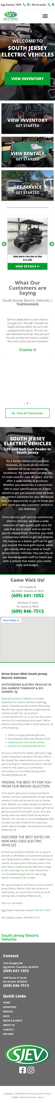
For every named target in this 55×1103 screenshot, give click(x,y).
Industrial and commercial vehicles (26, 742)
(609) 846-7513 (27, 611)
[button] (4, 356)
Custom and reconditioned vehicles (26, 745)
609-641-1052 (42, 910)
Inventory (9, 1007)
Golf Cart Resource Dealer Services (35, 1093)
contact (10, 771)
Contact (8, 1029)
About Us (9, 1025)
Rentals (8, 1011)
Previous (2, 243)
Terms (41, 1097)
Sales (6, 1016)
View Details (26, 266)
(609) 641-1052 (27, 595)
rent (6, 716)
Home (6, 1002)
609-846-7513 (31, 917)
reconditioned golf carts (18, 873)
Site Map (8, 1033)
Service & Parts (12, 1020)
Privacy (32, 1097)
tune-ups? (28, 866)
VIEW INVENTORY (27, 78)
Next (50, 243)
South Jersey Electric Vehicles (17, 698)
